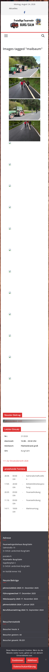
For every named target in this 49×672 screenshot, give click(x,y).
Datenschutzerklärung (24, 666)
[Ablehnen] (45, 659)
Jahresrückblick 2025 (12, 588)
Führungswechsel (10, 593)
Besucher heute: (10, 629)
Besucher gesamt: (11, 640)
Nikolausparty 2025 (11, 599)
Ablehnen (32, 660)
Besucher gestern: (11, 635)
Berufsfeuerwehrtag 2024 (14, 610)
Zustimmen (17, 660)
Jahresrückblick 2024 (12, 604)
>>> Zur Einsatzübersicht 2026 (15, 461)
